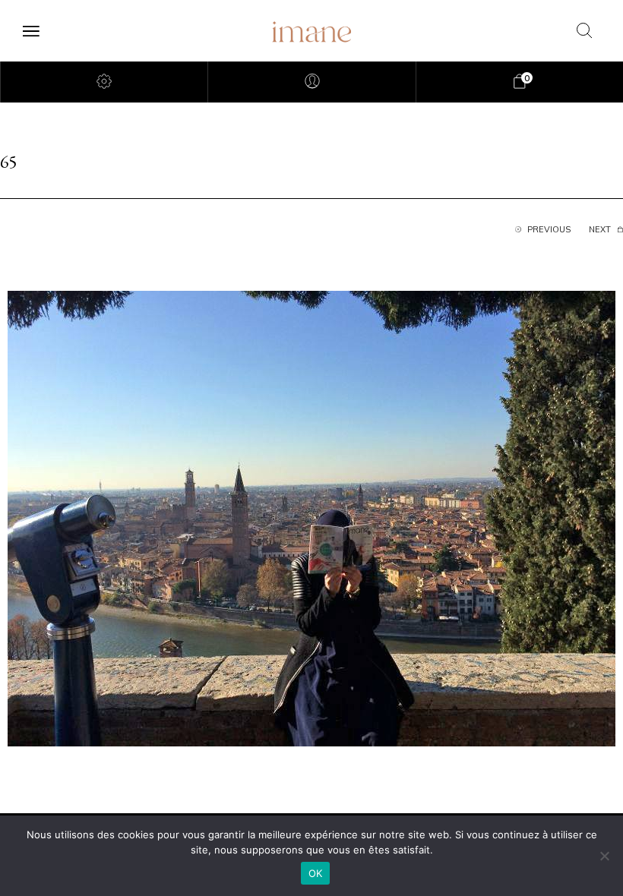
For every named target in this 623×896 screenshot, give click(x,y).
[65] (311, 517)
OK (315, 873)
